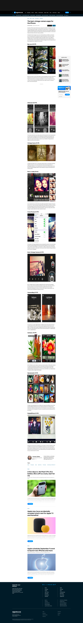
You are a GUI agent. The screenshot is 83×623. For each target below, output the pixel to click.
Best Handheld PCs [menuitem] (38, 15)
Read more (30, 503)
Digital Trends (17, 13)
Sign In (67, 12)
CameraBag (30, 292)
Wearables (61, 589)
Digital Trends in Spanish (63, 604)
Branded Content (62, 601)
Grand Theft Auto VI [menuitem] (18, 15)
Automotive (46, 596)
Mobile (28, 464)
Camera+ (30, 333)
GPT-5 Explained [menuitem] (66, 15)
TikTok (49, 584)
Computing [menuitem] (28, 12)
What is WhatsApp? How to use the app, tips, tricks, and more (65, 75)
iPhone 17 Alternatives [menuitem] (52, 15)
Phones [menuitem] (32, 12)
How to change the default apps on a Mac (65, 70)
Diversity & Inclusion (45, 614)
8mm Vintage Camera (33, 252)
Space (61, 590)
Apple (36, 464)
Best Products (62, 593)
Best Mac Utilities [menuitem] (32, 15)
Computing (46, 589)
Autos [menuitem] (50, 12)
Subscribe (67, 94)
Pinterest (51, 584)
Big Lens (29, 44)
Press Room (59, 613)
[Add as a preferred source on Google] (49, 25)
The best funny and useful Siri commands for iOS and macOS (65, 60)
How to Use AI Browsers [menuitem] (45, 15)
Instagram (44, 584)
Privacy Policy (60, 96)
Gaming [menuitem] (36, 12)
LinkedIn (53, 584)
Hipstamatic (30, 373)
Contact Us (46, 601)
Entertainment (47, 595)
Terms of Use (44, 616)
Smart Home (46, 593)
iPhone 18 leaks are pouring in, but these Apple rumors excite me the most (65, 80)
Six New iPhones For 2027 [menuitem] (25, 15)
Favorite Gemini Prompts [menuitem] (59, 15)
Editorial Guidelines (47, 604)
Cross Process (31, 212)
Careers (43, 611)
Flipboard (55, 584)
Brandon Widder (30, 25)
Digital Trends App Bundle (63, 605)
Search (70, 12)
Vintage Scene (31, 143)
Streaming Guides (62, 592)
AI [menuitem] (25, 12)
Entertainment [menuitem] (40, 12)
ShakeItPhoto (31, 413)
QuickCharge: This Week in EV (51, 464)
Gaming (46, 590)
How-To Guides (62, 595)
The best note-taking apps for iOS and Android (65, 65)
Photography (32, 464)
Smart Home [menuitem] (55, 12)
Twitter (46, 584)
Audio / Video (47, 592)
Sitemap (59, 614)
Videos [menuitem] (59, 12)
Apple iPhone (40, 464)
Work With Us (44, 613)
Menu (13, 12)
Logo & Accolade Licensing (48, 605)
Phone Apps (44, 464)
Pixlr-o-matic (31, 171)
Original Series (62, 596)
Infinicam (30, 103)
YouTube (48, 584)
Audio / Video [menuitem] (46, 12)
